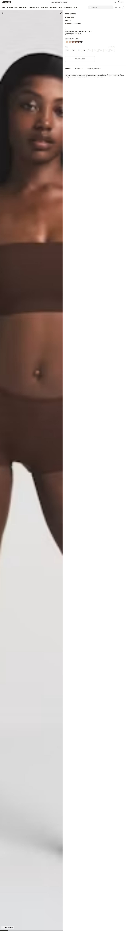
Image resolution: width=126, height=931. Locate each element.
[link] (66, 41)
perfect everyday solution (97, 77)
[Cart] (123, 7)
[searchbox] (102, 7)
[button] (73, 24)
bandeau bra (69, 74)
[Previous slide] (3, 470)
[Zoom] (2, 13)
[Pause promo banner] (115, 2)
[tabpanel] (94, 75)
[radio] (67, 50)
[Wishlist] (116, 7)
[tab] (68, 68)
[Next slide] (59, 470)
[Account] (120, 7)
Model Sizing (9, 927)
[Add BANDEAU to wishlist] (60, 12)
